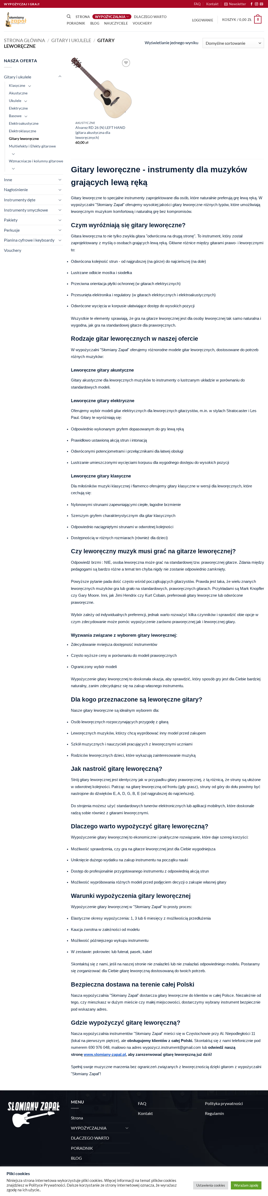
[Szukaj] (68, 16)
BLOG (94, 23)
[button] (235, 4)
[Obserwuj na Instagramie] (256, 4)
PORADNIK (76, 23)
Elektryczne (18, 108)
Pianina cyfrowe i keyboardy (29, 239)
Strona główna (24, 40)
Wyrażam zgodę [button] (246, 1185)
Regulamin (214, 1113)
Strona (83, 17)
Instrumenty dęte (19, 199)
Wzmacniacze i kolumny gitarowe (36, 161)
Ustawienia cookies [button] (210, 1185)
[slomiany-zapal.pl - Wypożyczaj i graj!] (30, 19)
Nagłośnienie (16, 189)
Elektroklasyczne (22, 131)
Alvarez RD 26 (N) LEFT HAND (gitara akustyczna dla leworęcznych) (100, 132)
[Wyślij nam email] (261, 4)
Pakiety (11, 219)
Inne (8, 179)
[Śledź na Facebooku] (251, 4)
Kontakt (212, 4)
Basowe (15, 115)
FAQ (197, 4)
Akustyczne (18, 93)
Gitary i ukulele (71, 40)
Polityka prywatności (224, 1103)
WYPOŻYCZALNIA (110, 17)
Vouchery (142, 23)
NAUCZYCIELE (116, 23)
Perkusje (12, 229)
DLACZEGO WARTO (150, 17)
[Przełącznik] (60, 76)
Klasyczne (17, 85)
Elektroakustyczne (23, 123)
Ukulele (15, 100)
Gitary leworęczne (24, 138)
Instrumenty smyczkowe (26, 209)
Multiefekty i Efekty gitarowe (32, 146)
